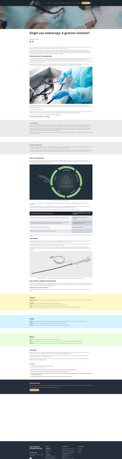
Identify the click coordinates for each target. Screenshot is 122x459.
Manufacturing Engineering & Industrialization (67, 454)
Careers (78, 3)
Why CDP (74, 3)
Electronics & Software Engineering (68, 451)
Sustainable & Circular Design (67, 448)
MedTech (47, 452)
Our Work (63, 3)
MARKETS (47, 446)
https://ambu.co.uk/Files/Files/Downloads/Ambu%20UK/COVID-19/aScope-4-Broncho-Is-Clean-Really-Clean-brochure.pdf (50, 371)
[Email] (30, 41)
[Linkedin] (33, 41)
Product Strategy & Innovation (68, 450)
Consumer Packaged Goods (51, 457)
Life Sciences (48, 451)
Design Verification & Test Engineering (67, 456)
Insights (69, 3)
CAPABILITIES (65, 446)
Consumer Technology (50, 455)
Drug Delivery (48, 449)
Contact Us (85, 3)
